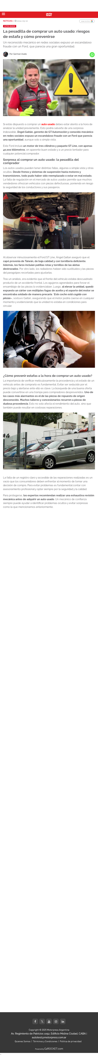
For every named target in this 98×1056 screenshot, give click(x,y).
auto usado (48, 124)
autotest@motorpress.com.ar (49, 1037)
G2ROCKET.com (53, 1048)
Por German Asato (18, 54)
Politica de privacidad (71, 1041)
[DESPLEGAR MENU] (3, 14)
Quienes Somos (22, 1041)
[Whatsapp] (92, 54)
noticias (8, 21)
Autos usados (9, 26)
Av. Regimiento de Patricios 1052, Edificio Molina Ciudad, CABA (48, 1033)
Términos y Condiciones (45, 1041)
